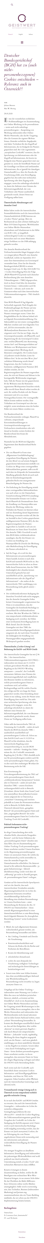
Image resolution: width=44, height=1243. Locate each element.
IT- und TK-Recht (10, 1218)
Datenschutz (8, 1213)
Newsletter (22, 1237)
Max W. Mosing (10, 108)
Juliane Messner (9, 105)
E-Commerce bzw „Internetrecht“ (15, 1215)
